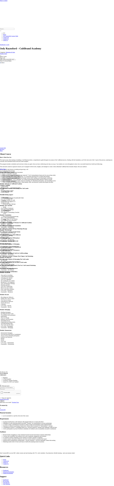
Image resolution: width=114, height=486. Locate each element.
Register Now (15, 402)
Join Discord (6, 482)
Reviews (2, 149)
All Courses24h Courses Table (10, 36)
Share (5, 53)
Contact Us (6, 39)
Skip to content (3, 0)
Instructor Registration (8, 471)
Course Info (3, 148)
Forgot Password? (4, 399)
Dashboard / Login (4, 44)
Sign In (2, 400)
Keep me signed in (6, 398)
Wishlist (2, 53)
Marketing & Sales (10, 52)
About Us (5, 40)
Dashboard (5, 470)
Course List (6, 37)
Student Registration (8, 473)
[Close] (0, 55)
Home (4, 34)
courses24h (3, 409)
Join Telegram (6, 484)
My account (6, 481)
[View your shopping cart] (1, 43)
